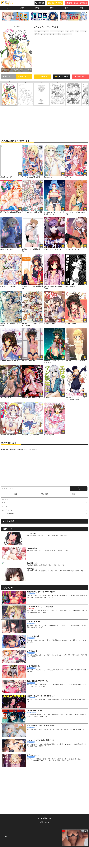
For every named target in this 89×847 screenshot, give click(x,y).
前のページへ (9, 76)
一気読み (44, 77)
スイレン (61, 31)
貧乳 (71, 31)
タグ (66, 8)
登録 (41, 175)
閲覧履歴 (41, 3)
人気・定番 (44, 494)
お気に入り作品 (56, 3)
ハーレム (83, 31)
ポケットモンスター (41, 31)
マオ (66, 31)
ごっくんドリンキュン (30, 449)
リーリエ (53, 31)
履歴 (73, 494)
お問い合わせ (44, 822)
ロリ (76, 31)
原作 (52, 8)
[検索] (78, 488)
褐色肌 (36, 34)
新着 (37, 8)
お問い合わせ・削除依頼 (77, 3)
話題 (15, 494)
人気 (22, 8)
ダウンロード (81, 77)
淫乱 (59, 34)
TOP (7, 8)
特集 (81, 8)
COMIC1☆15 (67, 34)
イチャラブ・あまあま (48, 34)
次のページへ (22, 76)
